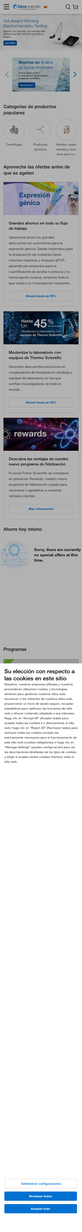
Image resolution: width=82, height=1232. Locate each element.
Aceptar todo (40, 1209)
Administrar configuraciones (41, 1184)
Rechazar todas (40, 1196)
